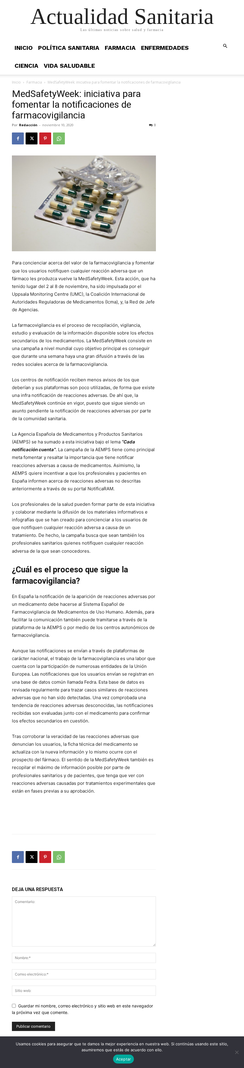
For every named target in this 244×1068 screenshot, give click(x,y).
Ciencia (26, 65)
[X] (31, 138)
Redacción (28, 125)
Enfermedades (165, 47)
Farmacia (120, 47)
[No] (237, 1052)
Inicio (24, 47)
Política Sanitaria (68, 47)
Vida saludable (69, 65)
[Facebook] (18, 138)
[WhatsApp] (59, 138)
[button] (225, 46)
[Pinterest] (45, 138)
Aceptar (123, 1059)
